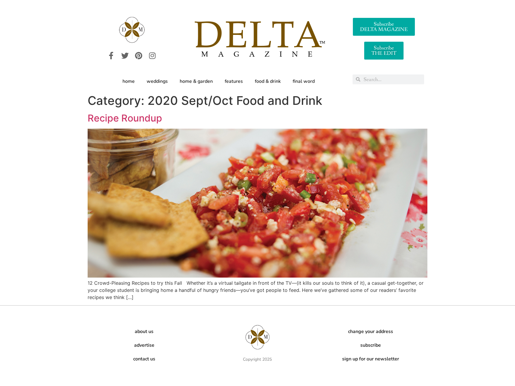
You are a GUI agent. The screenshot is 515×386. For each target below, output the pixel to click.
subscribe (370, 345)
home (128, 81)
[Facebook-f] (111, 56)
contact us (144, 359)
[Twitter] (125, 56)
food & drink (268, 81)
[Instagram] (152, 56)
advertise (144, 345)
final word (304, 81)
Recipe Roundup (125, 118)
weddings (157, 81)
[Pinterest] (139, 56)
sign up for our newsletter (370, 359)
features (234, 81)
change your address (370, 331)
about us (144, 331)
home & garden (196, 81)
